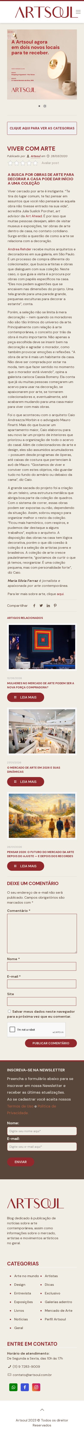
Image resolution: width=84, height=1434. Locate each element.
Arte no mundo (26, 1276)
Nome (13, 959)
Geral (18, 1328)
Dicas (49, 1284)
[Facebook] (25, 1387)
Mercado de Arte (58, 1310)
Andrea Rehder (19, 249)
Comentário (18, 910)
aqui (60, 594)
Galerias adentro (58, 1302)
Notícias (21, 1319)
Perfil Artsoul (55, 1319)
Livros (19, 1310)
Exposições (23, 1302)
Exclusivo (52, 1293)
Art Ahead (34, 216)
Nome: (13, 1123)
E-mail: (13, 1138)
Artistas (51, 1276)
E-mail (14, 976)
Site (10, 994)
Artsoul (35, 156)
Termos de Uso (20, 1106)
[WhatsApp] (13, 1387)
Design (19, 1284)
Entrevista (22, 1293)
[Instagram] (36, 1387)
